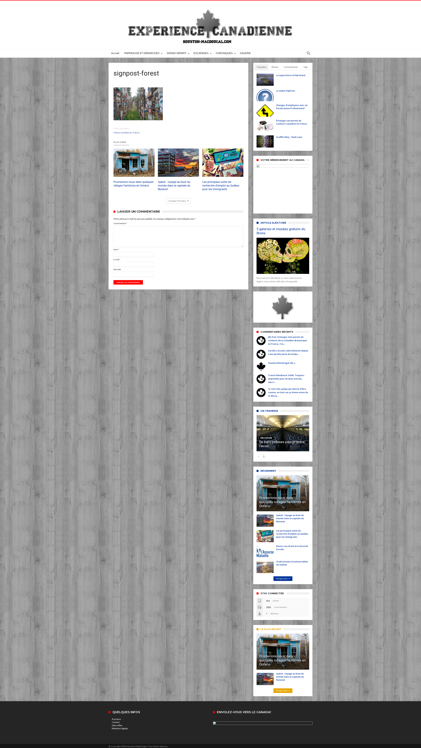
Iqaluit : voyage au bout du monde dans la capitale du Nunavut (174, 185)
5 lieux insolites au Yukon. (126, 130)
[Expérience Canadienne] (210, 5)
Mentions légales (120, 728)
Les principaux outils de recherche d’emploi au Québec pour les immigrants (220, 185)
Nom (116, 249)
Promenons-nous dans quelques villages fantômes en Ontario (133, 183)
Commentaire (120, 223)
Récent (275, 67)
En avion (266, 438)
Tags (305, 67)
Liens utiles (117, 725)
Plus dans (120, 142)
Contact (116, 722)
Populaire (261, 67)
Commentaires (291, 67)
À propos (116, 719)
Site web (117, 269)
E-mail (116, 259)
